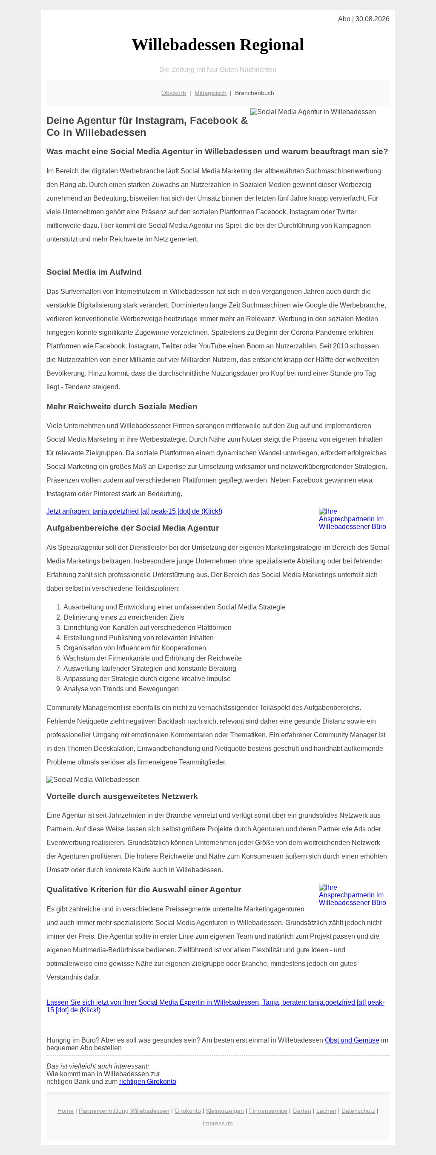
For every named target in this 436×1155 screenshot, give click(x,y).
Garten (302, 1110)
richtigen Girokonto (147, 1081)
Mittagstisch (211, 92)
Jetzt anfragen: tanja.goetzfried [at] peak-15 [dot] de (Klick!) (134, 511)
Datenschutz (358, 1110)
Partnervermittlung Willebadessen (124, 1110)
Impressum (218, 1123)
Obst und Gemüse (352, 1040)
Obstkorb (173, 92)
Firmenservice (268, 1110)
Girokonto (188, 1110)
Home (65, 1110)
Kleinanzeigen (225, 1110)
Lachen (326, 1110)
